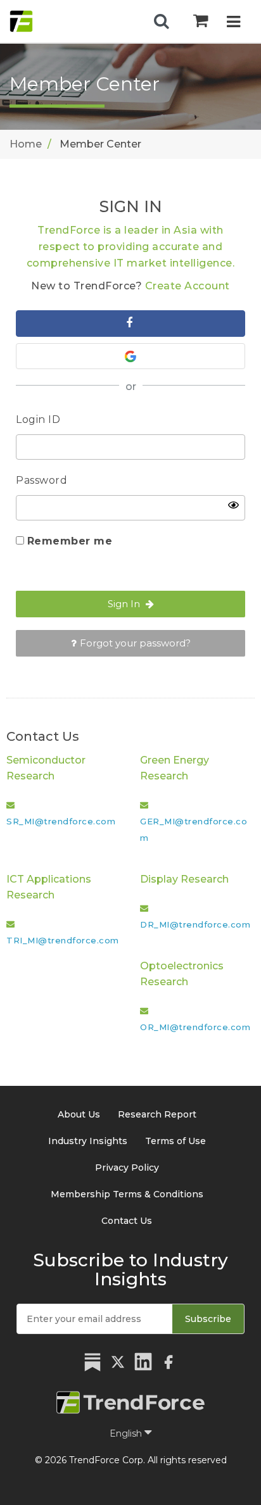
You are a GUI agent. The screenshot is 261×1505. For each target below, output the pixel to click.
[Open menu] (233, 23)
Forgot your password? (135, 643)
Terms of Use (175, 1141)
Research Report (157, 1114)
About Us (79, 1114)
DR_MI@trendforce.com (195, 924)
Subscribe (208, 1319)
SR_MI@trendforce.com (60, 821)
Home (26, 144)
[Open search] (161, 21)
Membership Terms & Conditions (127, 1194)
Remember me (70, 541)
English (127, 1433)
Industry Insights (87, 1141)
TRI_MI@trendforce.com (62, 940)
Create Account (187, 286)
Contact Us (126, 1220)
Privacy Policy (127, 1167)
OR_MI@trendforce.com (195, 1027)
